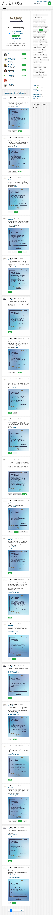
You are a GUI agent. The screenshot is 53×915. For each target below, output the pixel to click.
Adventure (40, 14)
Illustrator (35, 44)
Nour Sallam (11, 84)
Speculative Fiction (37, 67)
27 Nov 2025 (10, 219)
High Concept (36, 39)
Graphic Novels (37, 37)
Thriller (10, 494)
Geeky (35, 34)
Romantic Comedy (17, 494)
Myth (35, 52)
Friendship (11, 531)
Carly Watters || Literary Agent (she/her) (12, 60)
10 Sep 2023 (10, 625)
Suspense (36, 69)
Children (43, 19)
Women (45, 74)
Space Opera (36, 64)
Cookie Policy (36, 105)
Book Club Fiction (23, 531)
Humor (45, 42)
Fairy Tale (36, 29)
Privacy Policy (44, 104)
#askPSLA (16, 41)
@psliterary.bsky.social (17, 33)
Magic (35, 47)
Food (10, 659)
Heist (43, 37)
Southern (39, 62)
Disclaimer (41, 105)
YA (42, 77)
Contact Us (35, 107)
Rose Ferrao (11, 79)
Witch (40, 74)
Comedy (35, 22)
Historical (14, 131)
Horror (41, 42)
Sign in (49, 1)
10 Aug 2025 (10, 299)
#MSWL (16, 106)
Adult (10, 131)
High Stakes (43, 39)
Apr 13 (9, 98)
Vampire (35, 74)
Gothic (44, 34)
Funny (45, 32)
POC (35, 57)
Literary (10, 739)
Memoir (15, 412)
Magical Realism (41, 47)
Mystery (44, 49)
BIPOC (45, 14)
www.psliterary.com (16, 38)
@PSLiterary (17, 31)
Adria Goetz (11, 75)
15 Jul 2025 (10, 339)
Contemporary (42, 22)
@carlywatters (11, 794)
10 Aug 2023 (10, 747)
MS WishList (12, 3)
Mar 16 (9, 139)
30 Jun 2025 (10, 380)
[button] (28, 97)
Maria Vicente (11, 53)
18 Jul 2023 (10, 828)
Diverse (45, 27)
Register (45, 1)
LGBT (25, 251)
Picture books (43, 54)
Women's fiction (37, 77)
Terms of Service (36, 104)
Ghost (39, 34)
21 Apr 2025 (10, 539)
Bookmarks (39, 1)
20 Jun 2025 (10, 420)
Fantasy (46, 29)
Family (23, 54)
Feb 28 (9, 179)
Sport (44, 67)
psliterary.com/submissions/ (14, 548)
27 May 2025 (11, 502)
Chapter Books (37, 19)
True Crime (36, 72)
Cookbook (36, 24)
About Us (47, 105)
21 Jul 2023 (10, 787)
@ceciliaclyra (11, 591)
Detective (40, 27)
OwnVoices (36, 54)
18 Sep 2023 (10, 581)
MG (39, 49)
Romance (10, 211)
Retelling (39, 57)
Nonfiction (40, 52)
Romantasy (36, 59)
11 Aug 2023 (10, 705)
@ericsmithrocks (11, 712)
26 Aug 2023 (10, 666)
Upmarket (42, 72)
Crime (35, 27)
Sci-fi (35, 62)
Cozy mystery (42, 24)
